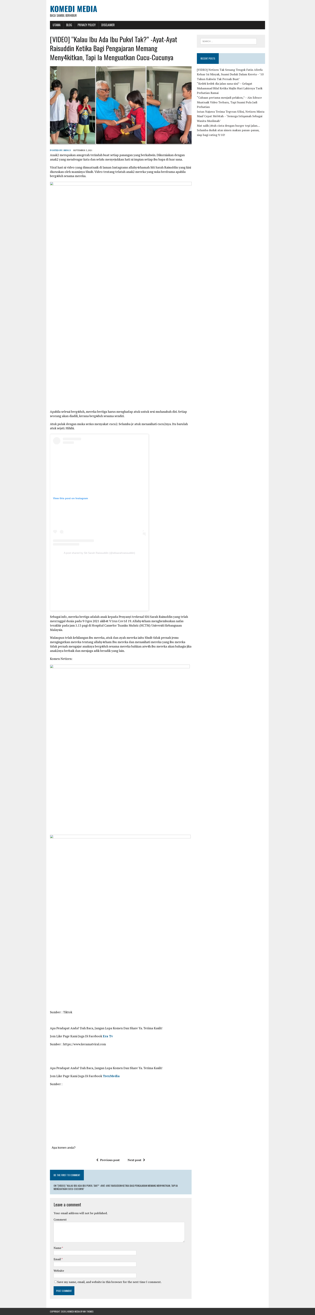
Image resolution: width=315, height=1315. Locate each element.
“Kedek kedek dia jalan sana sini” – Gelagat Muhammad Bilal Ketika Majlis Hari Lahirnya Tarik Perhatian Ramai (229, 88)
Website (59, 1271)
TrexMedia (111, 1076)
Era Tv (108, 1036)
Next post (134, 1160)
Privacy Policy (87, 25)
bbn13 (67, 150)
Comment (60, 1219)
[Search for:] (228, 41)
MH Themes (88, 1311)
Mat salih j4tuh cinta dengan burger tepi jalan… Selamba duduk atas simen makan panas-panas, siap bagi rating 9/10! (228, 130)
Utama (57, 25)
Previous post (110, 1160)
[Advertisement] (99, 581)
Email (57, 1259)
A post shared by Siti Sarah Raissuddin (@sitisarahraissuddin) (99, 552)
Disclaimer (108, 25)
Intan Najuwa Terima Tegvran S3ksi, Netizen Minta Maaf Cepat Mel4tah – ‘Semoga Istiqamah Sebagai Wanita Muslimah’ (230, 116)
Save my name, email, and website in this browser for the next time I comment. (109, 1282)
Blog (69, 25)
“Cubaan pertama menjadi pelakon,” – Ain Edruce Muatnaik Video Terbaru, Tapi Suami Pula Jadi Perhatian (229, 102)
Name (58, 1248)
